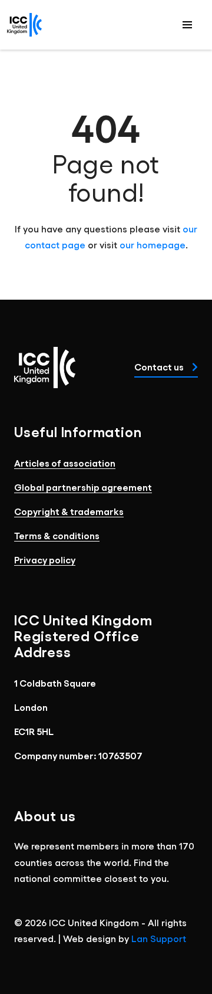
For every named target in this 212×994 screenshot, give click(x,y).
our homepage (153, 244)
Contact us (160, 366)
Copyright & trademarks (69, 511)
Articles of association (64, 462)
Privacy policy (44, 559)
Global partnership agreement (83, 487)
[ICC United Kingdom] (24, 25)
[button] (187, 25)
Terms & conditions (57, 535)
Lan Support (158, 938)
